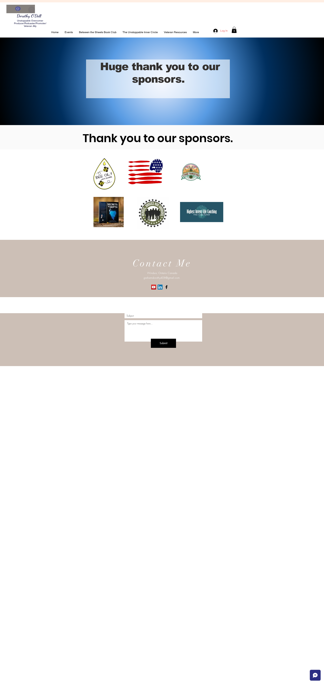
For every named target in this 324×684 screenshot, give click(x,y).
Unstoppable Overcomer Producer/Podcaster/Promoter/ (30, 22)
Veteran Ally (30, 26)
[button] (234, 30)
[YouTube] (153, 287)
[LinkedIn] (160, 287)
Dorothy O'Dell (29, 15)
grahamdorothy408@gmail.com (162, 278)
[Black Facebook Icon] (166, 287)
